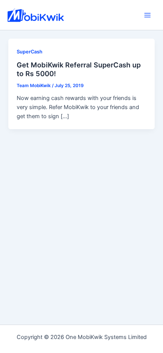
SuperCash (29, 52)
